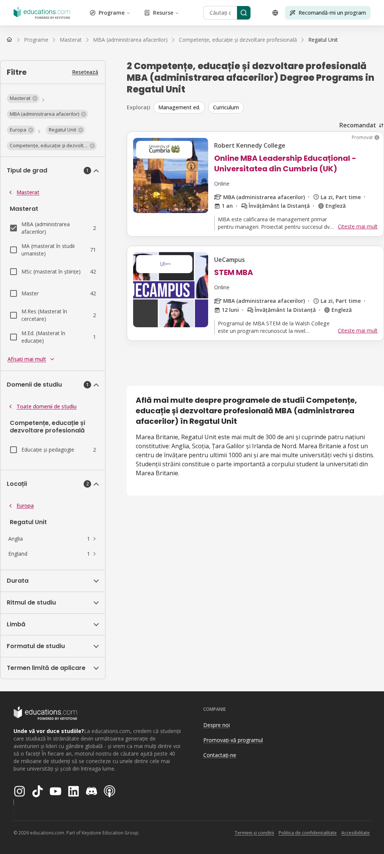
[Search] (243, 13)
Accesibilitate (355, 833)
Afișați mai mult (27, 359)
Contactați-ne (219, 755)
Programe (111, 12)
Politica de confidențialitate (308, 833)
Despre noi (216, 725)
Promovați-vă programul (233, 740)
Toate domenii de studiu (46, 406)
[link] (323, 40)
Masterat (27, 192)
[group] (268, 107)
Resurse (163, 12)
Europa (25, 505)
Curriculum (226, 107)
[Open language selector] (275, 13)
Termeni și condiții (254, 833)
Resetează (85, 72)
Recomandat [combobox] (357, 125)
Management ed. (179, 107)
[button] (23, 98)
